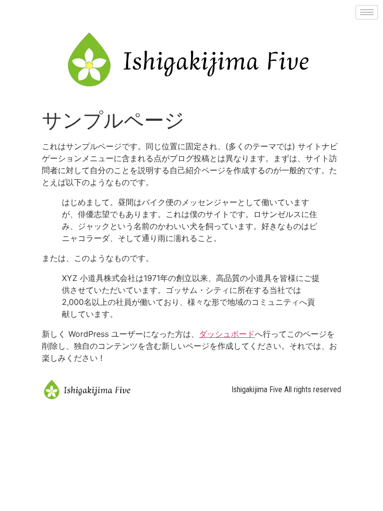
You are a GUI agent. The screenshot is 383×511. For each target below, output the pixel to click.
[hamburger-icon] (367, 12)
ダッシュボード (227, 334)
